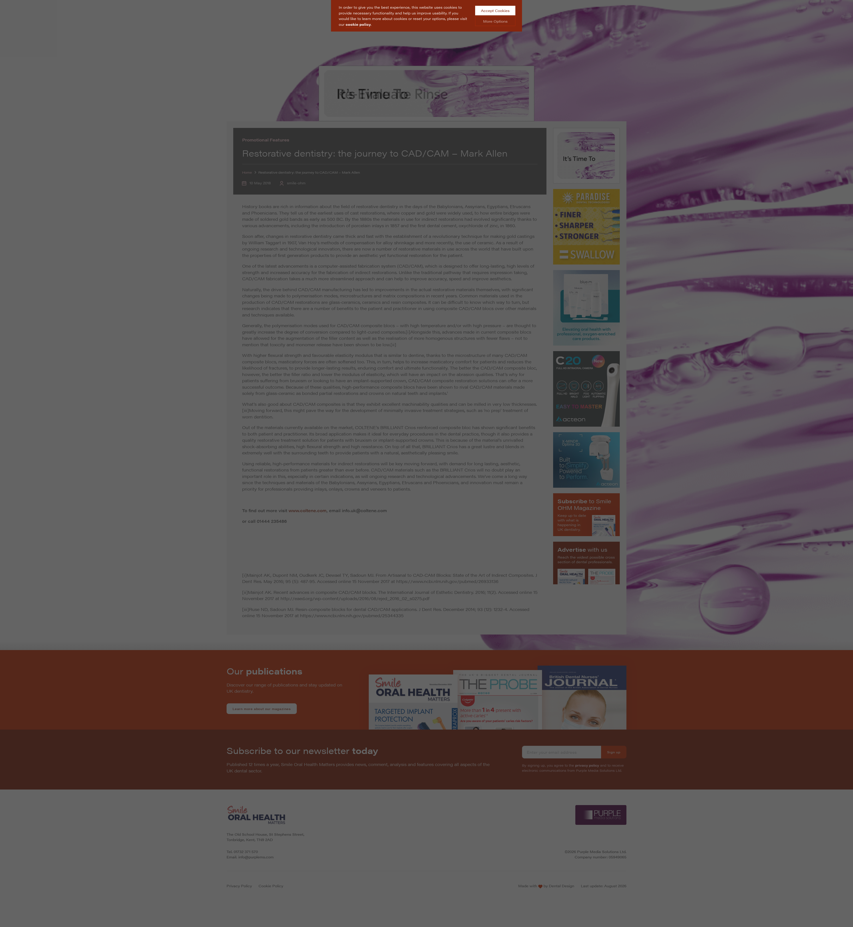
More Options (495, 21)
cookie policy (358, 24)
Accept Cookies (495, 10)
